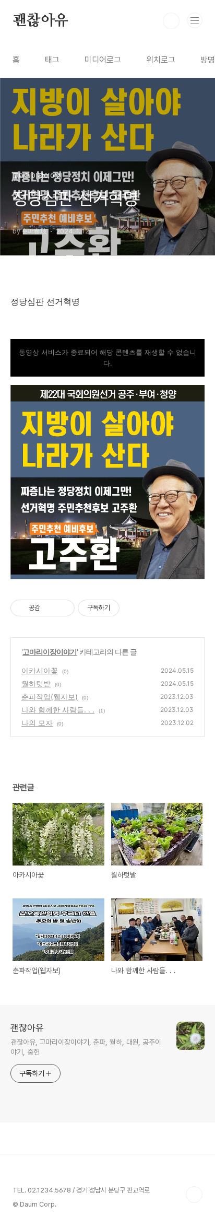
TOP (194, 1194)
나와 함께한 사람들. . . (57, 709)
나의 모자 (37, 722)
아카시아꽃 (39, 670)
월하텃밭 (36, 683)
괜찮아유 (40, 21)
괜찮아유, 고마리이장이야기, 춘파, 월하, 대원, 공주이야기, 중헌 (85, 1047)
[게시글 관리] (62, 608)
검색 (171, 21)
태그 (52, 60)
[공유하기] (49, 608)
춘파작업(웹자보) (49, 696)
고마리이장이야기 (49, 651)
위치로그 (160, 60)
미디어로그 (103, 60)
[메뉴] (194, 20)
